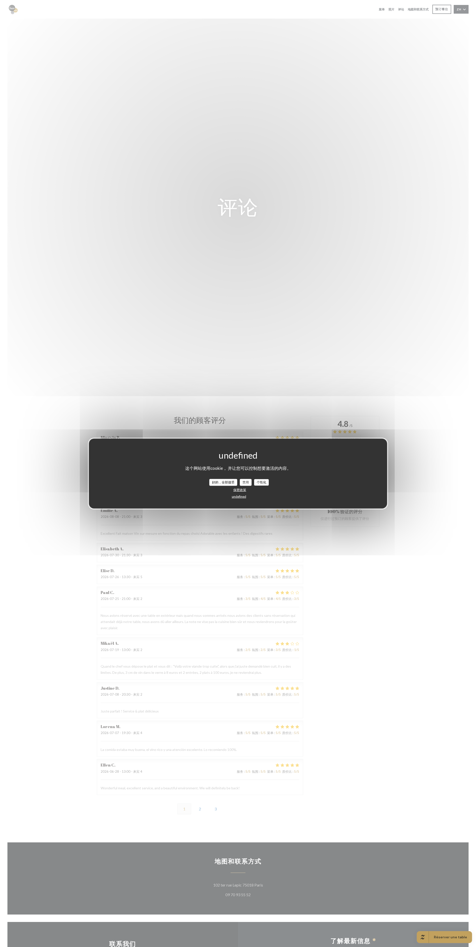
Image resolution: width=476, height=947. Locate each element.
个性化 (261, 482)
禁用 (245, 482)
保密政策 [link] (239, 490)
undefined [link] (239, 496)
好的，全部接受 (223, 482)
